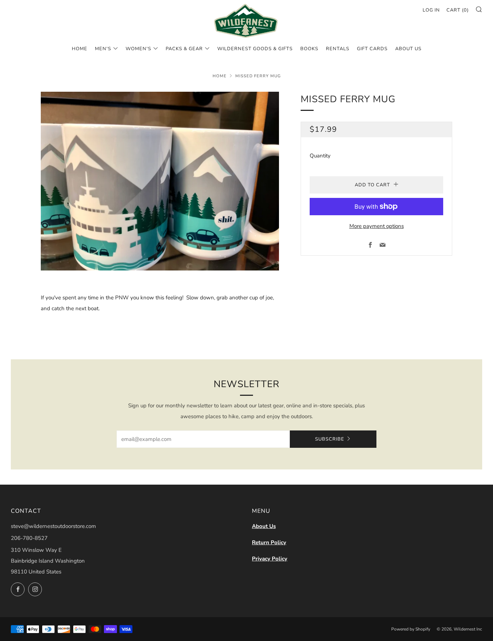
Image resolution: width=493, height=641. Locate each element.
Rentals (337, 49)
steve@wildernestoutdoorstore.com (53, 526)
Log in (431, 10)
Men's (103, 49)
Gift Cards (372, 49)
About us (408, 49)
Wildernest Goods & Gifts (255, 49)
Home (79, 49)
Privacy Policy (269, 558)
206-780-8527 (29, 538)
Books (309, 49)
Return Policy (269, 542)
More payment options (376, 226)
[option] (160, 181)
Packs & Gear (184, 49)
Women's (138, 49)
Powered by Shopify (410, 629)
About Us (264, 526)
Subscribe (329, 439)
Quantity (320, 155)
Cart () (457, 10)
